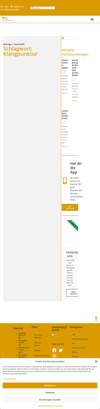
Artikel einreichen (78, 348)
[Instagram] (54, 356)
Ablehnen (50, 392)
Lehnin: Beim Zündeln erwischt (66, 114)
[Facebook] (54, 350)
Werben (75, 352)
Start (74, 334)
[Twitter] (61, 350)
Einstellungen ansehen (50, 399)
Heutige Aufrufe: (22, 334)
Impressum (59, 406)
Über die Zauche (37, 343)
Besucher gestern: (22, 356)
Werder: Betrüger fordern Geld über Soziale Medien (76, 68)
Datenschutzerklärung (46, 406)
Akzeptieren (50, 385)
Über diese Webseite (38, 336)
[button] (96, 361)
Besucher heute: (22, 341)
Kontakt (37, 350)
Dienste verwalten (10, 378)
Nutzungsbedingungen (80, 339)
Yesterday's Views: (24, 349)
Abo (73, 343)
